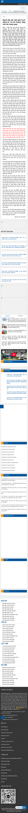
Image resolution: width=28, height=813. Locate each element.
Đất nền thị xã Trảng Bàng (8, 682)
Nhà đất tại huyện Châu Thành (9, 446)
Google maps (4, 778)
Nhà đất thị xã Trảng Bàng (8, 618)
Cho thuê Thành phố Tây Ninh (9, 653)
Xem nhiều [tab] (20, 315)
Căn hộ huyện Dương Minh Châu (9, 636)
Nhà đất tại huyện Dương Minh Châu (10, 462)
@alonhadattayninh (5, 368)
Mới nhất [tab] (7, 315)
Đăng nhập (20, 4)
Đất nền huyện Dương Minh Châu (10, 678)
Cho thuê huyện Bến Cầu (8, 651)
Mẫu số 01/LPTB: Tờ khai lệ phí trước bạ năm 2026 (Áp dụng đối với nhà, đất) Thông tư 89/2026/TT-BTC (17, 326)
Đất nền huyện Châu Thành (8, 667)
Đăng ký (25, 4)
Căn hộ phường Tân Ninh (8, 641)
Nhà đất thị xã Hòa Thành (8, 605)
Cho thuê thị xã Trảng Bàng (8, 661)
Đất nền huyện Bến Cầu (7, 673)
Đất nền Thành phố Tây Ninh (9, 675)
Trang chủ (4, 11)
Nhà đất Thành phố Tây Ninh (9, 610)
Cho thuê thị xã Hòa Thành (8, 648)
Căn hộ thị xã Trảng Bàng (8, 639)
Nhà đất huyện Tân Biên (7, 607)
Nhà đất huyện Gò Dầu (7, 612)
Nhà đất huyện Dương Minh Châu (10, 614)
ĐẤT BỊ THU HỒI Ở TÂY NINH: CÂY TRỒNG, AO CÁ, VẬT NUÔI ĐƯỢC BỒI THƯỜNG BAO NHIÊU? (17, 337)
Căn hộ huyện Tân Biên (7, 628)
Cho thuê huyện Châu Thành (9, 646)
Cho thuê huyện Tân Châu (8, 659)
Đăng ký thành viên (5, 764)
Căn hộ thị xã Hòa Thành (8, 626)
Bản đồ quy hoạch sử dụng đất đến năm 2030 (11, 758)
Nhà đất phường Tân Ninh (8, 620)
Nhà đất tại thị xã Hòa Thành (8, 449)
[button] (14, 225)
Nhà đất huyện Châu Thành (8, 603)
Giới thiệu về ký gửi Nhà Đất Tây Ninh (9, 775)
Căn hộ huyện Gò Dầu (7, 634)
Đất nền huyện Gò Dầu (7, 676)
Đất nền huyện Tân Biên (7, 671)
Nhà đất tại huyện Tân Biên (8, 452)
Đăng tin (23, 7)
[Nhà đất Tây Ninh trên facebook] (2, 406)
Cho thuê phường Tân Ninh (8, 662)
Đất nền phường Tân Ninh (8, 684)
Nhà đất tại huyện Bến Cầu (8, 454)
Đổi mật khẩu (4, 773)
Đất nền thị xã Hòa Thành (8, 669)
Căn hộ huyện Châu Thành (8, 624)
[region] (14, 225)
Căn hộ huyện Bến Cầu (7, 630)
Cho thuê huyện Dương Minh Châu (10, 657)
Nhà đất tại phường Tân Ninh (8, 470)
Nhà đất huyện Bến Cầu (7, 609)
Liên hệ (2, 781)
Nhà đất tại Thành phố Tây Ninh (9, 457)
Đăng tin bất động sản (6, 770)
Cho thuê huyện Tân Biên (8, 650)
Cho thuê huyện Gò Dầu (7, 655)
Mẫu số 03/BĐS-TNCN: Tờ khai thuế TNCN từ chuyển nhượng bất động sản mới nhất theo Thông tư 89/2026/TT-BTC (17, 320)
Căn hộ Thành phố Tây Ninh (8, 632)
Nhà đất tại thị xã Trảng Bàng (8, 467)
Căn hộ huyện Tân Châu (8, 637)
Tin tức (10, 11)
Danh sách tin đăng (5, 761)
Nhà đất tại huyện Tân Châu (8, 465)
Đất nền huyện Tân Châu (8, 680)
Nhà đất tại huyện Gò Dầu (7, 459)
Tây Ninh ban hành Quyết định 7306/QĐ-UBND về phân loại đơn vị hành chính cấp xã (17, 343)
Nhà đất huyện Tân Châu (8, 616)
